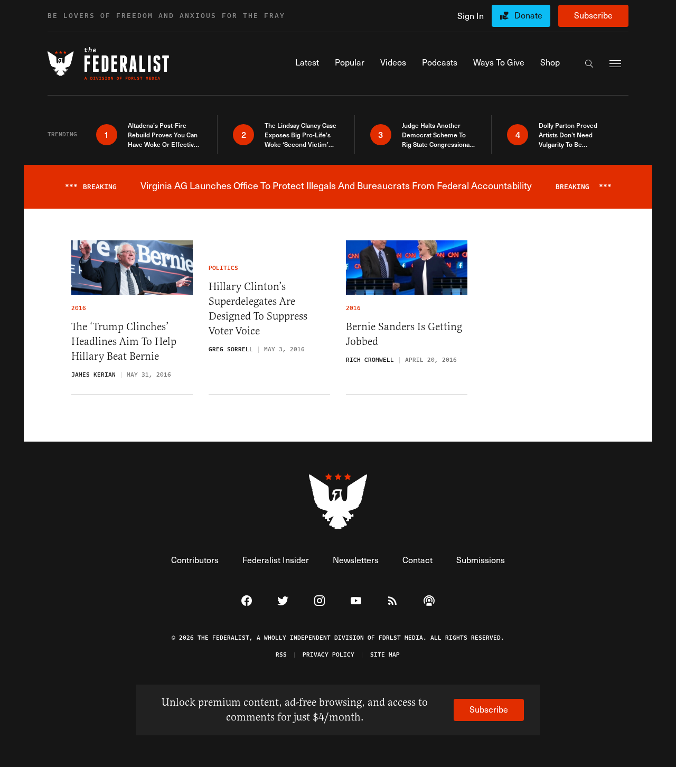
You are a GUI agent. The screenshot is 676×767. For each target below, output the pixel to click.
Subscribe (593, 15)
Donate (528, 15)
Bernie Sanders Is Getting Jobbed (404, 334)
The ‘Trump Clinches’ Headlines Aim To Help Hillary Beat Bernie (123, 341)
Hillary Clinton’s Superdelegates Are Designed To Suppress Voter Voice (258, 309)
